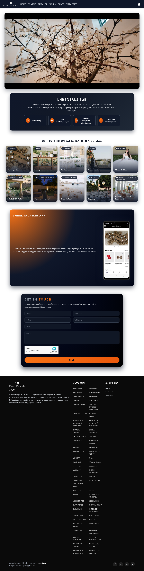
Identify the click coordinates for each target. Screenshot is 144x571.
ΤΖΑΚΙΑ (91, 490)
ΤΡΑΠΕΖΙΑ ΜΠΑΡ (79, 404)
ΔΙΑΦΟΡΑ (76, 458)
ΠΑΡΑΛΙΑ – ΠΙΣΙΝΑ (95, 505)
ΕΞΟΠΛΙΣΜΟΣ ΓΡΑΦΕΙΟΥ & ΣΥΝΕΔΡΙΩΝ (78, 423)
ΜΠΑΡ (91, 458)
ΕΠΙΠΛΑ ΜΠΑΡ (94, 524)
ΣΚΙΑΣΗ (91, 520)
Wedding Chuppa (95, 462)
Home (107, 388)
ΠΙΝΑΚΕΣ (76, 494)
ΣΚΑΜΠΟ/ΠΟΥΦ (78, 396)
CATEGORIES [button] (72, 4)
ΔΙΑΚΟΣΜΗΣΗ (78, 477)
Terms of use (109, 395)
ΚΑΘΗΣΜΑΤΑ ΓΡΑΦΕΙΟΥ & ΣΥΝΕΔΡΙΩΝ (93, 423)
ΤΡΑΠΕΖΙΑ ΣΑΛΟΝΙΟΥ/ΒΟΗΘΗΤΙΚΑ (93, 407)
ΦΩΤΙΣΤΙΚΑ (77, 466)
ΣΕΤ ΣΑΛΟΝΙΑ (94, 516)
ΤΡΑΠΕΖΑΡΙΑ (78, 440)
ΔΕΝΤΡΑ (92, 477)
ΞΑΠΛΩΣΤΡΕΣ (78, 516)
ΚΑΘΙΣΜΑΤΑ (77, 388)
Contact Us (109, 392)
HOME (23, 4)
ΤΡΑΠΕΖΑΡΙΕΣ (94, 400)
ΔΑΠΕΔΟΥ (77, 470)
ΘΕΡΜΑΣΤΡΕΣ (94, 501)
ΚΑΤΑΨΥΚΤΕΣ (78, 505)
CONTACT (32, 4)
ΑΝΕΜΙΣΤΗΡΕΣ (78, 501)
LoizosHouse (42, 563)
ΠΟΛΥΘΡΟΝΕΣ (78, 392)
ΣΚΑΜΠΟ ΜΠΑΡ (94, 392)
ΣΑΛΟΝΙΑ (92, 436)
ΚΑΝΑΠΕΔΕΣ (93, 396)
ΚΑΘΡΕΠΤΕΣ (93, 447)
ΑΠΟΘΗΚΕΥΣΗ (78, 451)
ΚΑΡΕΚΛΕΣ (93, 388)
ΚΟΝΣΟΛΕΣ (77, 447)
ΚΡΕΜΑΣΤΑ (93, 466)
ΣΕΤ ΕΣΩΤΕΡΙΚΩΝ (79, 436)
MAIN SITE (42, 4)
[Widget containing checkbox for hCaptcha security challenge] (41, 350)
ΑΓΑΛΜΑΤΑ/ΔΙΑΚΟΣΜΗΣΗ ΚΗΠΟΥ (78, 483)
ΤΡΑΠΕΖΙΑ (77, 400)
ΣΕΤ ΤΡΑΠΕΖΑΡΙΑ (79, 520)
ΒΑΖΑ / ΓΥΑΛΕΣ (94, 481)
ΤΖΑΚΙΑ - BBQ (78, 530)
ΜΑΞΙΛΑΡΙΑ (77, 490)
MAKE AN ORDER (56, 4)
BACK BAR (77, 462)
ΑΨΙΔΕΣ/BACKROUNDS (81, 414)
